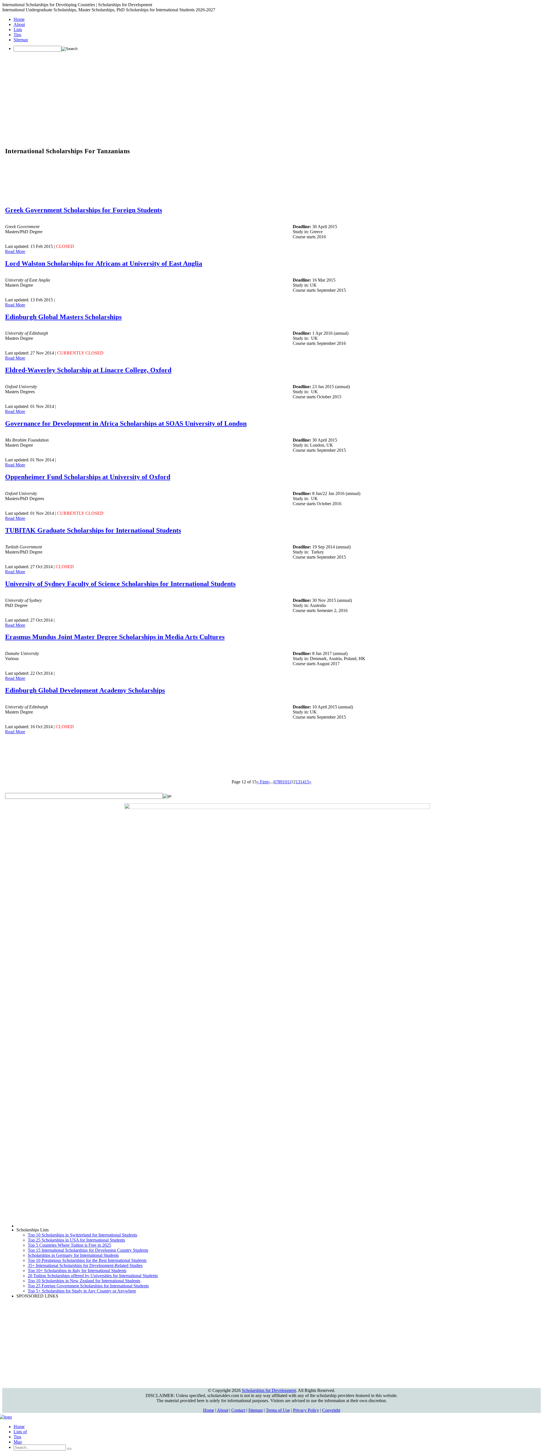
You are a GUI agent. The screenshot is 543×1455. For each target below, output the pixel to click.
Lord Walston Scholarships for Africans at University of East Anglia (103, 263)
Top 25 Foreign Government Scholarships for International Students (88, 1285)
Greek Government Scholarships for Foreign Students (83, 210)
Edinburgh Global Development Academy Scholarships (85, 690)
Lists (18, 29)
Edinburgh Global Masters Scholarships (63, 317)
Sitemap (21, 39)
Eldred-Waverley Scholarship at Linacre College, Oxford (88, 370)
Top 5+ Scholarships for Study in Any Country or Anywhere (82, 1290)
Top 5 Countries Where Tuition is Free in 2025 (69, 1245)
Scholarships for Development (269, 1390)
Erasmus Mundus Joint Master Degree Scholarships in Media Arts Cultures (115, 637)
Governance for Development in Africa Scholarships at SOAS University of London (126, 423)
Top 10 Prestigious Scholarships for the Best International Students (87, 1260)
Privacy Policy (306, 1410)
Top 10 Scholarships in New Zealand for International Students (84, 1280)
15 (307, 781)
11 (289, 781)
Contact (238, 1410)
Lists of (20, 1431)
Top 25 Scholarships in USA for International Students (76, 1240)
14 (302, 781)
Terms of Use (278, 1410)
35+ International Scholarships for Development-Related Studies (85, 1265)
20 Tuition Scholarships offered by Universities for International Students (93, 1275)
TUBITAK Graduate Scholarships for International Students (93, 530)
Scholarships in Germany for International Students (73, 1255)
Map (18, 1441)
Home (19, 19)
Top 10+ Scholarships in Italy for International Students (77, 1270)
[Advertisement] (271, 95)
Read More (15, 251)
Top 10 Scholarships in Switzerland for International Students (82, 1235)
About (19, 24)
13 (298, 781)
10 (285, 781)
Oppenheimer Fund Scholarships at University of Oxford (87, 477)
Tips (17, 34)
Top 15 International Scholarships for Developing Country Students (88, 1250)
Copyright (331, 1410)
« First (262, 781)
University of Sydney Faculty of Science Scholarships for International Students (120, 583)
